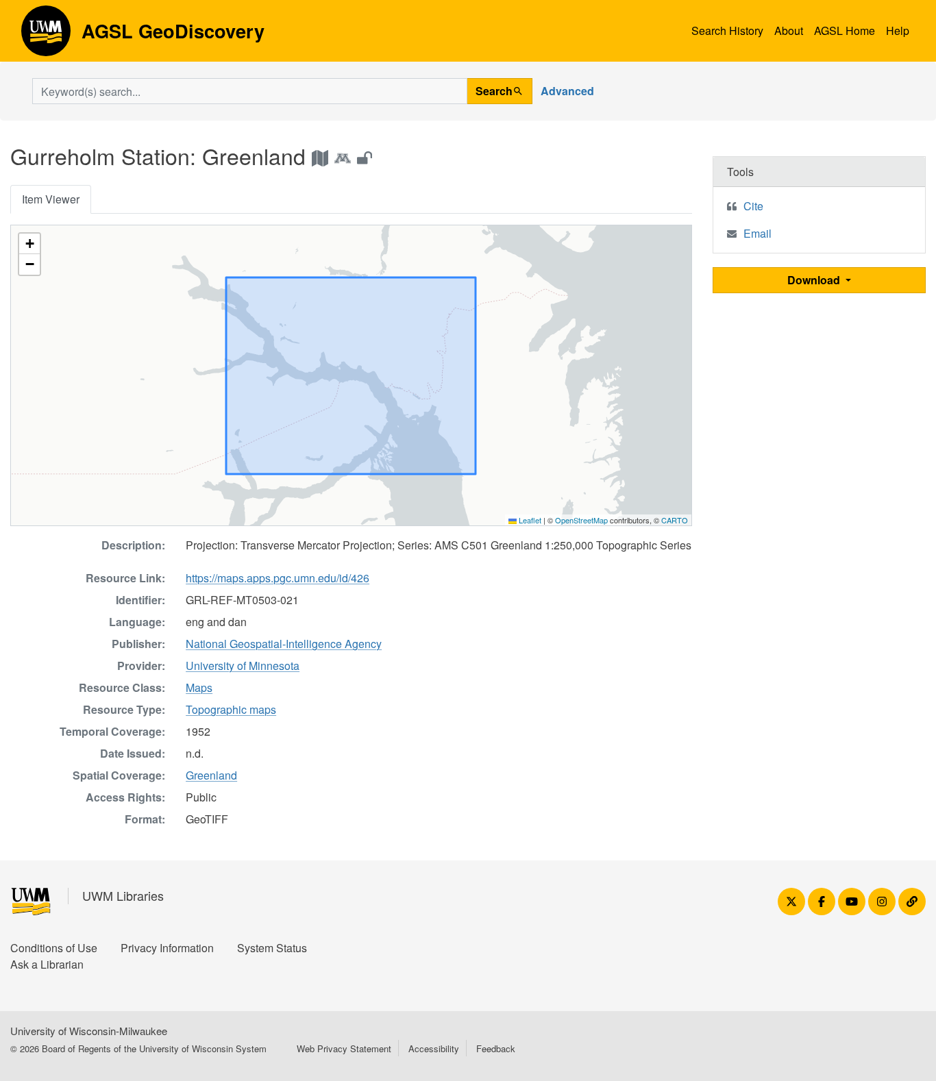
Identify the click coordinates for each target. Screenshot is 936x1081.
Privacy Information (167, 948)
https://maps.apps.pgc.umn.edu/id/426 (277, 578)
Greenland (211, 775)
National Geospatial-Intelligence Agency (284, 643)
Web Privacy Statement (344, 1048)
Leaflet (529, 519)
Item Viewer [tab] (50, 199)
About (788, 30)
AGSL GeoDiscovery (45, 36)
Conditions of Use (53, 948)
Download (815, 280)
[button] (29, 244)
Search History (727, 30)
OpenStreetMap (581, 519)
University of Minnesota (242, 665)
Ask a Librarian (47, 964)
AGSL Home (844, 30)
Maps (199, 687)
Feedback (495, 1048)
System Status (272, 948)
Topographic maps (231, 709)
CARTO (674, 519)
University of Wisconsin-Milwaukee (88, 1030)
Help (897, 30)
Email (757, 233)
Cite (753, 206)
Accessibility (433, 1048)
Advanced (567, 91)
